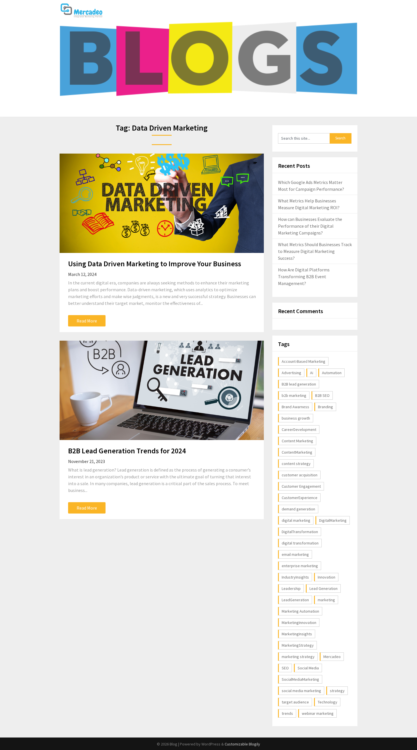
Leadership (291, 588)
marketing (326, 599)
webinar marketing (318, 713)
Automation (332, 372)
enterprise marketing (300, 565)
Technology (327, 702)
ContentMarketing (297, 452)
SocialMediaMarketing (300, 679)
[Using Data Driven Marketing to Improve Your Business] (162, 203)
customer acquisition (299, 474)
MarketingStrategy (298, 645)
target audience (295, 702)
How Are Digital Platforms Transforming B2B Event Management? (304, 276)
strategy (337, 690)
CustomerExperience (299, 497)
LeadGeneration (295, 599)
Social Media (308, 668)
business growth (296, 418)
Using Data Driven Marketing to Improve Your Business (154, 263)
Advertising (291, 372)
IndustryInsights (295, 577)
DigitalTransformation (300, 531)
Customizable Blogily (242, 744)
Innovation (326, 577)
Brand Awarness (295, 406)
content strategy (296, 463)
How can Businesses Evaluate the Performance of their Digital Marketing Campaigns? (310, 226)
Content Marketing (297, 440)
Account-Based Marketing (303, 361)
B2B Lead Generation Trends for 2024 (127, 450)
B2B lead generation (299, 384)
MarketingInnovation (299, 622)
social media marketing (301, 690)
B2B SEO (322, 395)
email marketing (295, 554)
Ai (311, 372)
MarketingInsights (297, 633)
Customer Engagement (301, 486)
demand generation (298, 509)
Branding (325, 406)
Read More (87, 321)
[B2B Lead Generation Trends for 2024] (162, 390)
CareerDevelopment (299, 429)
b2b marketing (294, 395)
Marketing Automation (300, 611)
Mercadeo (332, 656)
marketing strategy (298, 656)
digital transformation (300, 543)
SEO (285, 668)
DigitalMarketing (333, 520)
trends (287, 713)
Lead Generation (323, 588)
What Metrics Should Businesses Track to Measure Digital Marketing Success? (315, 251)
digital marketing (296, 520)
